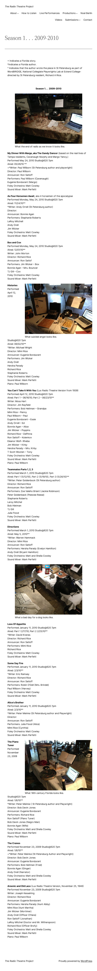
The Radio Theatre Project (19, 6)
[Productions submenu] (77, 13)
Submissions (71, 19)
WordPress (86, 961)
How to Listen (29, 13)
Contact (87, 19)
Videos (58, 19)
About (13, 13)
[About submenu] (18, 13)
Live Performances (50, 13)
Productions (69, 13)
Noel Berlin (86, 13)
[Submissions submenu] (79, 20)
